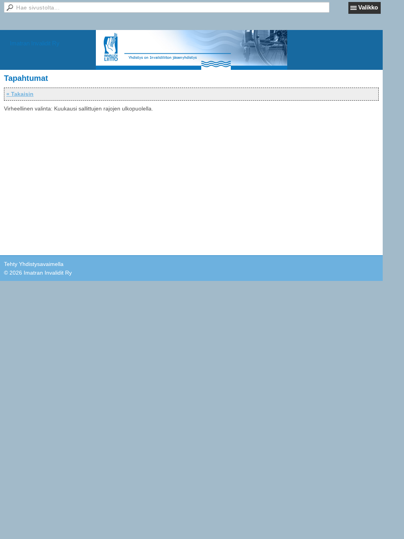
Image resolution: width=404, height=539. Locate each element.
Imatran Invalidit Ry (35, 43)
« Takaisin (20, 94)
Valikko (368, 7)
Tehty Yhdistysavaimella (34, 264)
